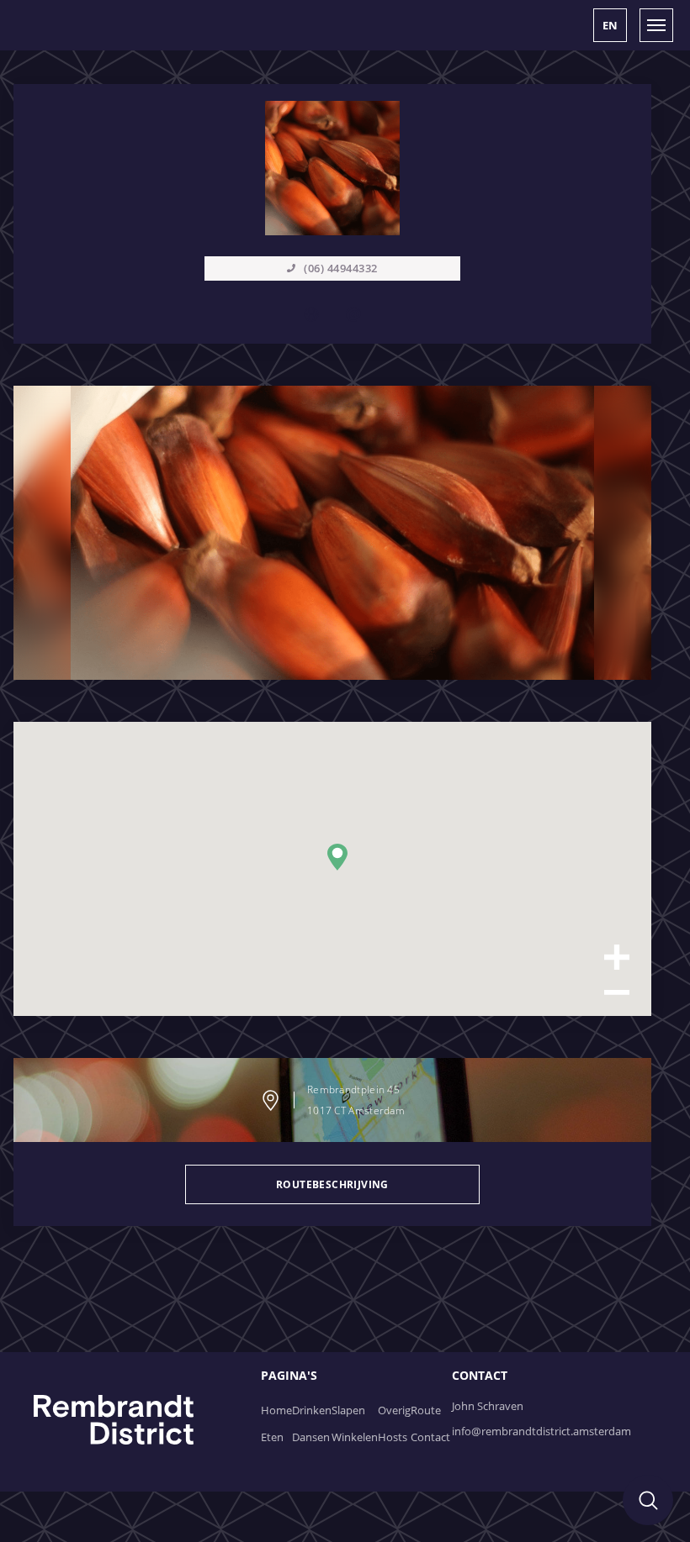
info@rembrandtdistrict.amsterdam (541, 1431)
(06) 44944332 (341, 268)
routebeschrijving (332, 1184)
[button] (610, 25)
